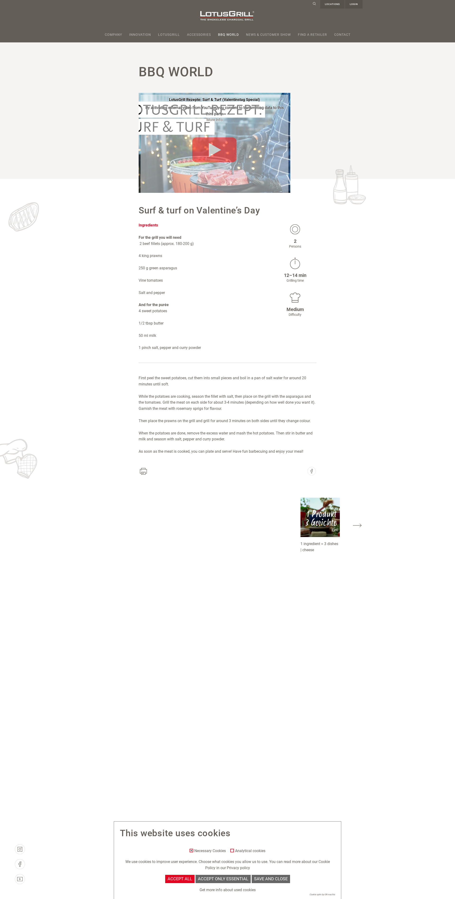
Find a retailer (312, 34)
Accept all (180, 878)
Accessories (199, 34)
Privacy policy (238, 868)
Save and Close (271, 878)
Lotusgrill (169, 34)
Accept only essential (223, 878)
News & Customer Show (268, 34)
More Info (214, 119)
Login (354, 4)
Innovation (140, 34)
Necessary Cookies (210, 851)
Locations (332, 4)
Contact (342, 34)
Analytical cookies (250, 851)
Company (113, 34)
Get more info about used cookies (228, 890)
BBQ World (228, 34)
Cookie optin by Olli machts (322, 894)
